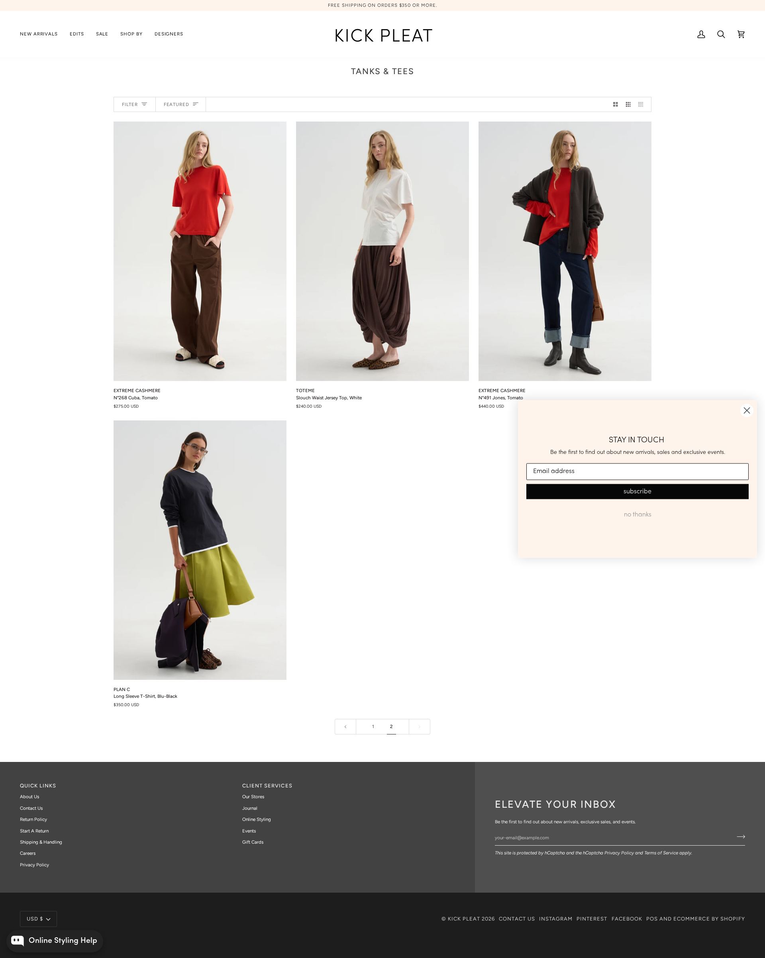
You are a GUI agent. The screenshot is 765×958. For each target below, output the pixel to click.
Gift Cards (252, 842)
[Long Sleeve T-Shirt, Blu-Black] (200, 550)
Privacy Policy (619, 853)
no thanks (637, 514)
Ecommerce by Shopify (709, 919)
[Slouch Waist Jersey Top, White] (382, 251)
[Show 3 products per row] (628, 104)
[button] (77, 34)
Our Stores (253, 796)
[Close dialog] (747, 411)
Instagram (556, 919)
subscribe (637, 491)
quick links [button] (38, 786)
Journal (249, 808)
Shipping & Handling (41, 842)
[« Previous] (345, 726)
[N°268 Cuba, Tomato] (200, 251)
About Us (29, 796)
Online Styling (256, 819)
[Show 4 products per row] (642, 104)
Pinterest (592, 919)
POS (652, 919)
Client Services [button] (267, 786)
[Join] (738, 836)
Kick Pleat (464, 919)
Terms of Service (661, 853)
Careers (27, 853)
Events (249, 831)
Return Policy (33, 819)
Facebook (627, 919)
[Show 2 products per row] (615, 104)
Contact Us (31, 808)
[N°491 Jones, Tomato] (565, 251)
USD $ (35, 919)
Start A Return (34, 831)
